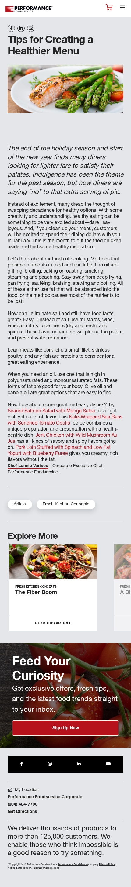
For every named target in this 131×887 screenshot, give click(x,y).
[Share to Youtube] (108, 764)
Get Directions (22, 812)
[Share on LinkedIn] (21, 28)
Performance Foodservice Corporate (45, 797)
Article (20, 504)
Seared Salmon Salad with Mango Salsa (51, 411)
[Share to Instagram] (50, 764)
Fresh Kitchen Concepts (66, 504)
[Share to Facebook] (21, 764)
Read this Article (53, 623)
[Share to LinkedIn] (79, 764)
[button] (119, 590)
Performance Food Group (73, 864)
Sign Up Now (65, 728)
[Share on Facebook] (11, 28)
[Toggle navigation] (122, 9)
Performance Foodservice (29, 9)
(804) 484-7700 (22, 805)
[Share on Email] (30, 28)
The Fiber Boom (36, 593)
